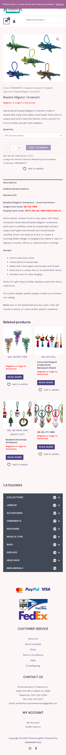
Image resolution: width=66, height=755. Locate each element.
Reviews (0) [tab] (9, 195)
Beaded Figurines (40, 159)
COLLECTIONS (33, 497)
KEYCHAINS (33, 529)
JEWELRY (33, 505)
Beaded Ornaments (34, 88)
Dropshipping (33, 665)
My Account (33, 722)
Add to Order (38, 147)
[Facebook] (36, 748)
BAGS (33, 544)
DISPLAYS (33, 552)
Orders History (33, 726)
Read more (15, 376)
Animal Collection (22, 159)
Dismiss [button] (60, 4)
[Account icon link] (14, 21)
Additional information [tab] (16, 188)
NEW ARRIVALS (31, 568)
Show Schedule (33, 644)
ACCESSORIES (33, 513)
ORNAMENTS (17, 88)
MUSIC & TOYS (33, 537)
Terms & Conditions (33, 654)
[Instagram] (30, 748)
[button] (58, 39)
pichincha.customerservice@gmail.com (36, 703)
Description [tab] (10, 182)
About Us (33, 638)
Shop (33, 649)
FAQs (33, 660)
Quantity (8, 129)
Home (6, 88)
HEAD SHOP (33, 560)
